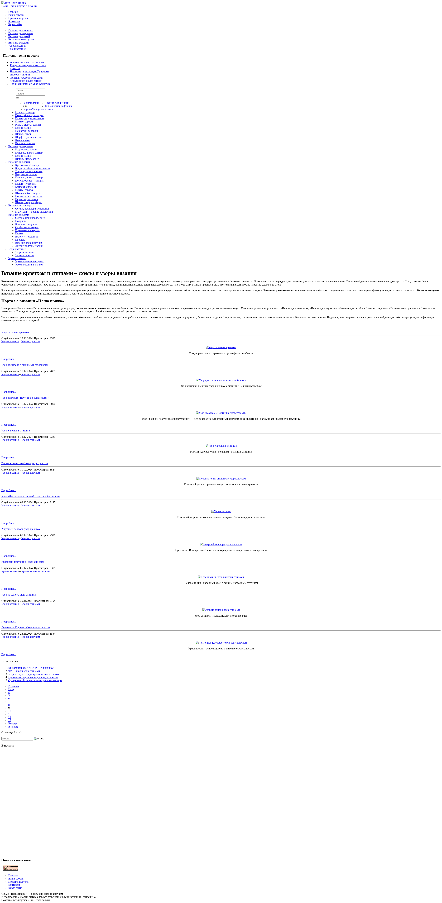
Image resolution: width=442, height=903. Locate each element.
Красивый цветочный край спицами (23, 561)
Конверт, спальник (26, 186)
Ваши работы (16, 14)
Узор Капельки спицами (15, 430)
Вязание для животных (28, 242)
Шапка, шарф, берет (27, 158)
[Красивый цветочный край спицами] (221, 577)
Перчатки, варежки (26, 130)
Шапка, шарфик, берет (28, 202)
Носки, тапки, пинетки (28, 196)
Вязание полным (25, 143)
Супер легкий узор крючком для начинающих (35, 680)
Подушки (20, 221)
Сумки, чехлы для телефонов (32, 208)
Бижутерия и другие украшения (34, 211)
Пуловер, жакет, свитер (29, 152)
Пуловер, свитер (25, 112)
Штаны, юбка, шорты (28, 193)
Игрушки (20, 239)
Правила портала (18, 18)
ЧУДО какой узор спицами (24, 670)
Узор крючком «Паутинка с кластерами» (25, 397)
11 (9, 714)
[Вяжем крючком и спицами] (13, 2)
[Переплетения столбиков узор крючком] (221, 478)
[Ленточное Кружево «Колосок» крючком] (221, 642)
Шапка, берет (23, 133)
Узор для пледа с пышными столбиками (25, 364)
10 (9, 711)
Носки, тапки (23, 127)
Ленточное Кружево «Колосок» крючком (25, 627)
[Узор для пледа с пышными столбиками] (221, 380)
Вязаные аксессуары (20, 205)
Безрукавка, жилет (44, 109)
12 (9, 717)
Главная (13, 11)
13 (9, 720)
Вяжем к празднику (26, 236)
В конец (13, 726)
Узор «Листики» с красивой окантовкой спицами (30, 496)
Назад (11, 689)
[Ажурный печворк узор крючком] (221, 544)
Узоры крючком (24, 255)
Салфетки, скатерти (27, 227)
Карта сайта (15, 24)
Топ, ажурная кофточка (58, 105)
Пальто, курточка (25, 183)
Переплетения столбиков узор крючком (24, 463)
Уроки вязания (17, 48)
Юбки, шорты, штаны (28, 124)
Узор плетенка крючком (15, 332)
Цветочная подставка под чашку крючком (33, 677)
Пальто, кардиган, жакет (29, 118)
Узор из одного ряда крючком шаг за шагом (33, 674)
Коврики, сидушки (26, 224)
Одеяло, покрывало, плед (30, 217)
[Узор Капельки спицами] (221, 445)
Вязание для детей (19, 36)
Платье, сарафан (24, 121)
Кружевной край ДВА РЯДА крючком (31, 667)
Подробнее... (8, 359)
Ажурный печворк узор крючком (20, 528)
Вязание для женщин (20, 30)
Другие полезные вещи (29, 245)
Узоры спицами (24, 252)
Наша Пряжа (19, 5)
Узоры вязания (17, 45)
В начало (13, 686)
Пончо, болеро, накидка (29, 115)
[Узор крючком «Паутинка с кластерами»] (221, 412)
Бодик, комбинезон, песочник (32, 168)
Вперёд (12, 723)
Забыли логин (31, 102)
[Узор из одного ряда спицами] (221, 609)
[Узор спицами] (221, 511)
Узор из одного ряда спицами (18, 594)
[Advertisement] (221, 802)
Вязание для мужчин (20, 33)
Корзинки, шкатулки (27, 230)
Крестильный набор (27, 165)
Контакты (14, 21)
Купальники (22, 140)
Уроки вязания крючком (29, 264)
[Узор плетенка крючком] (221, 347)
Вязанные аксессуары (21, 39)
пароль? (28, 109)
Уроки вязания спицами (29, 261)
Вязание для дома (18, 42)
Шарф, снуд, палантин (28, 137)
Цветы (19, 233)
